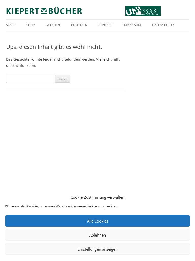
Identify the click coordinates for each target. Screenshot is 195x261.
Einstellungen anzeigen (98, 249)
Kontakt (105, 25)
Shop (30, 25)
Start (10, 25)
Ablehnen (97, 235)
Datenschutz (163, 25)
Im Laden (53, 25)
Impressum (132, 25)
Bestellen (79, 25)
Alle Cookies (97, 221)
